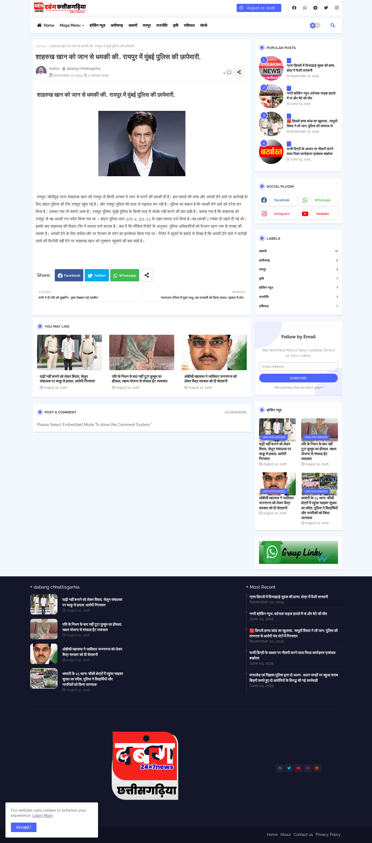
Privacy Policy (328, 834)
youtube (322, 214)
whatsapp (323, 200)
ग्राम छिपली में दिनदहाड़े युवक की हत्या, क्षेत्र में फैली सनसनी (311, 67)
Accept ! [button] (23, 827)
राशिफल (189, 25)
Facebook (72, 275)
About (285, 834)
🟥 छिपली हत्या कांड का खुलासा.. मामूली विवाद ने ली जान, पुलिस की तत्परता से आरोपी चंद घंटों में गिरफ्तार (312, 126)
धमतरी (133, 25)
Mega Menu (70, 25)
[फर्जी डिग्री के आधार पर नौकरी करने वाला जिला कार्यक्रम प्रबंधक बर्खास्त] (271, 151)
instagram (281, 214)
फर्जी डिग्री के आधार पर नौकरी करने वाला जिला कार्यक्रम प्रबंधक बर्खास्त (310, 151)
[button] (332, 25)
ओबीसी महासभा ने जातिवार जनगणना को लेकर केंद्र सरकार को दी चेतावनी (210, 378)
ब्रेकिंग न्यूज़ (97, 25)
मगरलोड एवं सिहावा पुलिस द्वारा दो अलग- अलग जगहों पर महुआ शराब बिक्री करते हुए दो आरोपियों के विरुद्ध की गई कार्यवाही (293, 678)
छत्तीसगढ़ (117, 25)
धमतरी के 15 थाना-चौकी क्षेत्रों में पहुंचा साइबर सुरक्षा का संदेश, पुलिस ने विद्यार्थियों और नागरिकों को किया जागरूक (319, 508)
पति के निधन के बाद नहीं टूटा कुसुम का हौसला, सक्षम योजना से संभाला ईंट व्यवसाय (139, 378)
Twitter (100, 275)
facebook (281, 200)
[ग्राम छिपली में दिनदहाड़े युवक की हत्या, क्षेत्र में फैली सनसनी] (271, 68)
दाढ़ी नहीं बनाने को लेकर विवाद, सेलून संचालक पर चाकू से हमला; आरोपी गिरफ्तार (67, 378)
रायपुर (147, 25)
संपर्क (203, 25)
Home (49, 25)
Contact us (303, 834)
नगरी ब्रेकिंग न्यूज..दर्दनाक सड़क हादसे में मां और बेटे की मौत (311, 95)
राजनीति (161, 25)
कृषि (175, 25)
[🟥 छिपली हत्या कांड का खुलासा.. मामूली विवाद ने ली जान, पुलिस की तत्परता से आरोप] (271, 124)
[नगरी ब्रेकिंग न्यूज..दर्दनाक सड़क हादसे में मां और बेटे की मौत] (271, 96)
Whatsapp (127, 275)
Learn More (42, 815)
